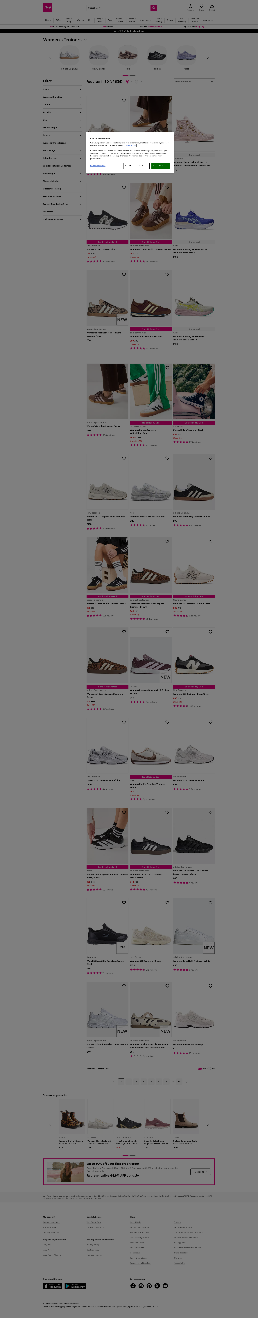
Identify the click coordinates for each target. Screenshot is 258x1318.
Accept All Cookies (160, 166)
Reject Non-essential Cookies (136, 166)
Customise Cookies (97, 166)
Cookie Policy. (130, 145)
